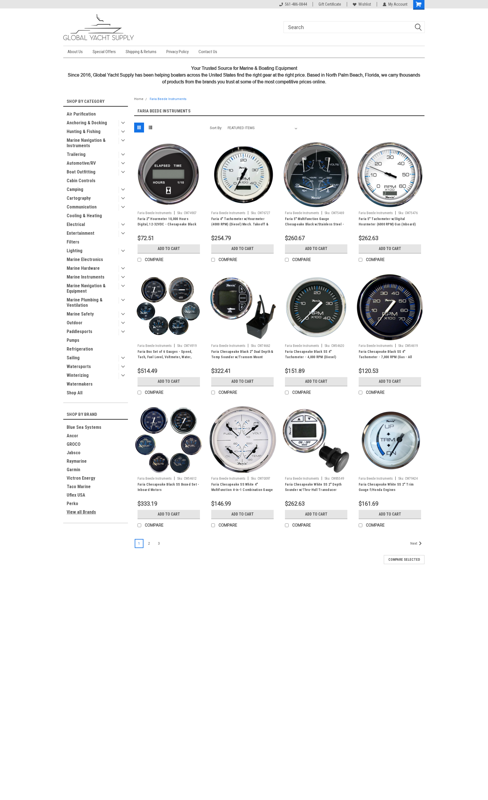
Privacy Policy (177, 51)
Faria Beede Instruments (168, 99)
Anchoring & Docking (87, 122)
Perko (72, 503)
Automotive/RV (81, 163)
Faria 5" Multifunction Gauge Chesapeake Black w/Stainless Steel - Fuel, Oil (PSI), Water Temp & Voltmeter (315, 224)
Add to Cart (169, 248)
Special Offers (104, 51)
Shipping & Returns (141, 51)
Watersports (79, 366)
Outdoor (74, 322)
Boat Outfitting (81, 172)
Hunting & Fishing (84, 131)
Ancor (72, 435)
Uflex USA (76, 495)
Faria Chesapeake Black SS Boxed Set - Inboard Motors (168, 487)
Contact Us (208, 51)
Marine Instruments (85, 277)
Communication (82, 207)
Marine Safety (80, 314)
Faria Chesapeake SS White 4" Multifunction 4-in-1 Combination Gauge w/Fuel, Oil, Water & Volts (242, 489)
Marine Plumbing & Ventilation (85, 302)
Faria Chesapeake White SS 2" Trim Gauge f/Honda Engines (386, 487)
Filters (73, 242)
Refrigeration (80, 349)
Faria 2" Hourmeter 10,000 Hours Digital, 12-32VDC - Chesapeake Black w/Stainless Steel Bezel (167, 224)
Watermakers (80, 384)
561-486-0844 (296, 4)
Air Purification (81, 114)
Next (414, 543)
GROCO (73, 444)
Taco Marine (79, 486)
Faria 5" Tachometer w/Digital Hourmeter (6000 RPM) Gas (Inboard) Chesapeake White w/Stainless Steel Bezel (387, 227)
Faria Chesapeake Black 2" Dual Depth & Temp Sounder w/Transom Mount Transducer (242, 357)
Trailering (76, 154)
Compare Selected (404, 560)
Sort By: (216, 128)
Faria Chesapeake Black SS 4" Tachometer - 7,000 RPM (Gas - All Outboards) (385, 357)
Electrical (76, 224)
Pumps (73, 340)
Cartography (79, 198)
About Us (75, 51)
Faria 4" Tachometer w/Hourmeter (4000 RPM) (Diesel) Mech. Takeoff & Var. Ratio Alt (239, 224)
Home (138, 99)
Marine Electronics (85, 259)
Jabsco (73, 452)
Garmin (73, 469)
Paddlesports (79, 331)
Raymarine (77, 461)
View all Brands (81, 512)
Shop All (74, 392)
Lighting (74, 250)
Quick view (169, 204)
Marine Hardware (83, 268)
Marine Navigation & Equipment (86, 288)
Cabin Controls (81, 180)
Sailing (73, 357)
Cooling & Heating (84, 215)
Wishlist (364, 4)
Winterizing (78, 375)
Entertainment (80, 233)
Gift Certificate (330, 4)
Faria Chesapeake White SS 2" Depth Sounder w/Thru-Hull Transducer (313, 487)
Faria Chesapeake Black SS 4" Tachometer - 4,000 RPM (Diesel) (310, 354)
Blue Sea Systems (84, 427)
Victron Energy (81, 478)
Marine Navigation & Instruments (86, 143)
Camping (75, 189)
